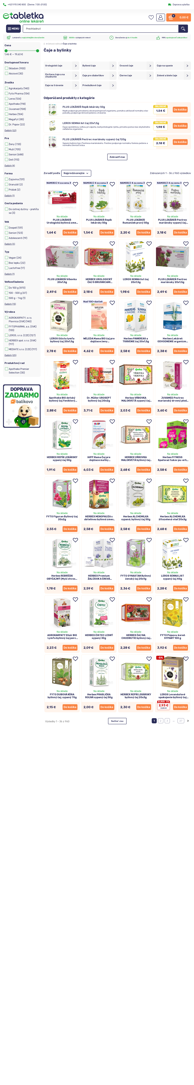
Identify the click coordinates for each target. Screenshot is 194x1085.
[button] (180, 109)
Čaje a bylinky (70, 44)
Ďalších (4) (10, 166)
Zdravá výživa (54, 44)
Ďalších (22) (10, 130)
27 (180, 720)
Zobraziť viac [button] (117, 157)
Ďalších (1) (10, 196)
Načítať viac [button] (117, 721)
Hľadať (183, 29)
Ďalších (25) (10, 355)
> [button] (188, 720)
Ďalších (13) (10, 304)
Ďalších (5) (10, 244)
